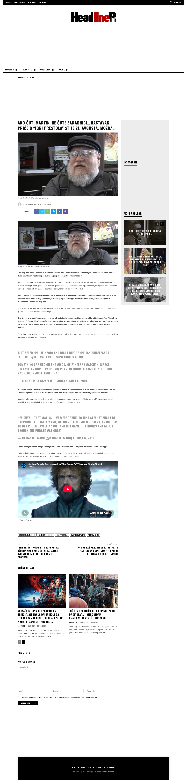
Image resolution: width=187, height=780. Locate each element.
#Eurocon (105, 368)
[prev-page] (19, 642)
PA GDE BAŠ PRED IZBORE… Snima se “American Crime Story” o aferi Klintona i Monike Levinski (98, 551)
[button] (175, 2)
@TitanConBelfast (93, 352)
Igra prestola (62, 535)
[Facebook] (36, 211)
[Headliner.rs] (20, 204)
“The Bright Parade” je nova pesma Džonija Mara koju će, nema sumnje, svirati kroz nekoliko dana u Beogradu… (38, 552)
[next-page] (23, 642)
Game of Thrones (45, 535)
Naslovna (22, 77)
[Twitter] (42, 211)
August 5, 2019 (76, 380)
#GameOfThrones (72, 368)
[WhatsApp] (47, 211)
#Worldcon (26, 373)
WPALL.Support (109, 771)
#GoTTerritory (46, 373)
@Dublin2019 (43, 352)
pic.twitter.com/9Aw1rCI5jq (38, 368)
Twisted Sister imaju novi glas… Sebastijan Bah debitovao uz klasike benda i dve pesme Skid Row (145, 261)
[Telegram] (53, 211)
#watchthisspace (96, 364)
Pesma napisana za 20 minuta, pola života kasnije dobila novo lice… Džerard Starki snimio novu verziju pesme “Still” (145, 289)
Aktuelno (21, 626)
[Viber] (65, 211)
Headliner (31, 626)
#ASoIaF (91, 368)
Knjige (31, 77)
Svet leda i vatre (78, 535)
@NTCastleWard (43, 357)
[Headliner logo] (93, 17)
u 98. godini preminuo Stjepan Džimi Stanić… (145, 232)
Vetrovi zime (93, 535)
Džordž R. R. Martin (27, 535)
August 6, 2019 (83, 438)
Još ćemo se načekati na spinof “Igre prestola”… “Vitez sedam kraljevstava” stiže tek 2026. (92, 614)
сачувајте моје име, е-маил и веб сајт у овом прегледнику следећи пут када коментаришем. (59, 697)
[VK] (59, 211)
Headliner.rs (29, 204)
